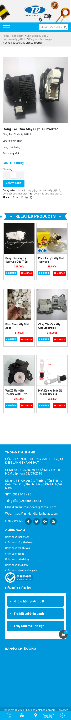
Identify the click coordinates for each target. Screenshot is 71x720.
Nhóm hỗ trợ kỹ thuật (28, 601)
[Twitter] (17, 197)
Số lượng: (8, 169)
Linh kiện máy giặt (36, 35)
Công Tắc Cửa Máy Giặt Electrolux (49, 326)
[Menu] (6, 27)
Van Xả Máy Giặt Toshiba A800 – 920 (16, 392)
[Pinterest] (22, 197)
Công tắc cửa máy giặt (40, 39)
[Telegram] (31, 197)
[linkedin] (26, 197)
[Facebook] (13, 197)
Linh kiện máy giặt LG (14, 39)
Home (6, 35)
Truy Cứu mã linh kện (28, 626)
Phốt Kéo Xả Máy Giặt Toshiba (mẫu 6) (50, 392)
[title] (22, 715)
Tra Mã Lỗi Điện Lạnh (28, 613)
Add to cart (13, 183)
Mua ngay (26, 273)
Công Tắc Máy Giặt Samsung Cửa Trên (16, 260)
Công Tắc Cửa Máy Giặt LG (48, 193)
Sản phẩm (17, 35)
